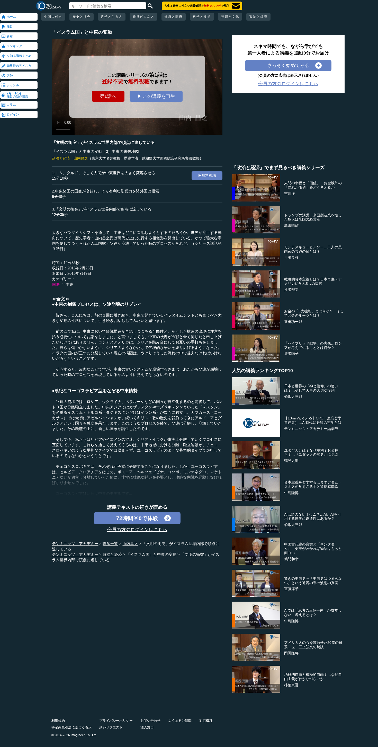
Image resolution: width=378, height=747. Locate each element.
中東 (69, 284)
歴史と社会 (82, 17)
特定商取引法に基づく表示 (71, 727)
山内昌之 (81, 158)
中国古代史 (53, 17)
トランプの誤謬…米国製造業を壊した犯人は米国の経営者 (313, 217)
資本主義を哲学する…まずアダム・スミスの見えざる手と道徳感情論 (313, 484)
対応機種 (206, 721)
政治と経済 (258, 17)
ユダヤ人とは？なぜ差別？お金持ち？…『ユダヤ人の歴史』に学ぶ (311, 452)
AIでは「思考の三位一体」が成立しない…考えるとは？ (312, 612)
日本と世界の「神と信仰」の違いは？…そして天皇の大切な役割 (311, 388)
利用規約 (58, 721)
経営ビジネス (143, 17)
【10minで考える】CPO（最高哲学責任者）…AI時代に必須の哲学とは (312, 420)
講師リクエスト (111, 727)
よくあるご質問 (180, 721)
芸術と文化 (230, 17)
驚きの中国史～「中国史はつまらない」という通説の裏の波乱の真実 (313, 580)
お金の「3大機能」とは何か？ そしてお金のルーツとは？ (314, 313)
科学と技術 (202, 17)
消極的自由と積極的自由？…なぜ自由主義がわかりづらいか (313, 676)
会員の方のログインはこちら (137, 529)
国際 (56, 284)
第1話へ (108, 96)
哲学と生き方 (111, 17)
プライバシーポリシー (116, 721)
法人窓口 (147, 727)
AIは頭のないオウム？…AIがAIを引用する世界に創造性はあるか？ (312, 516)
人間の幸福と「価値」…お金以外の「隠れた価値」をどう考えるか (313, 185)
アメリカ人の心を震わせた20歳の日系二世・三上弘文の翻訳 (313, 644)
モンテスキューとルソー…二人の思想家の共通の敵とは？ (313, 249)
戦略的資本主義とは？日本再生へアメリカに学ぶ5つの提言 (313, 281)
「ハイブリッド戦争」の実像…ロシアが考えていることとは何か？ (313, 345)
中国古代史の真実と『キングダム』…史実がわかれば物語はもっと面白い (313, 548)
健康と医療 (174, 17)
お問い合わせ (150, 721)
